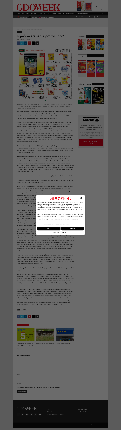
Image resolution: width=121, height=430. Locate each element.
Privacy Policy (64, 232)
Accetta (49, 228)
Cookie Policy (56, 232)
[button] (81, 198)
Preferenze (72, 228)
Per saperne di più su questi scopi (62, 224)
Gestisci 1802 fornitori (48, 224)
